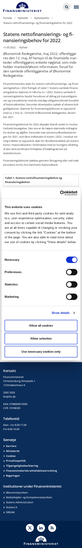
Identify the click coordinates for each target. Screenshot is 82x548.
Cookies (11, 456)
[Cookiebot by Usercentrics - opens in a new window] (60, 193)
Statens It (11, 507)
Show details (61, 312)
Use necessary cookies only (41, 351)
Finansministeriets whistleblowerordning (31, 470)
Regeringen (13, 475)
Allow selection (41, 338)
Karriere (11, 446)
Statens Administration (19, 502)
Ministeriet (13, 451)
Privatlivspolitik (16, 460)
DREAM (10, 512)
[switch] (71, 272)
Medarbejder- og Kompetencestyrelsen (29, 497)
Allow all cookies (41, 325)
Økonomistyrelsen (17, 492)
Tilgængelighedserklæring (22, 465)
